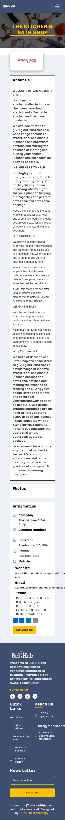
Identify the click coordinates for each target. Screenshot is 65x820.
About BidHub (19, 727)
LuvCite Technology (34, 813)
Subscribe (32, 792)
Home (19, 717)
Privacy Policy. (20, 760)
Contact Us (24, 630)
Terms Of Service (20, 749)
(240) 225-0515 (29, 556)
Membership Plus (21, 738)
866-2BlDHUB (47, 715)
